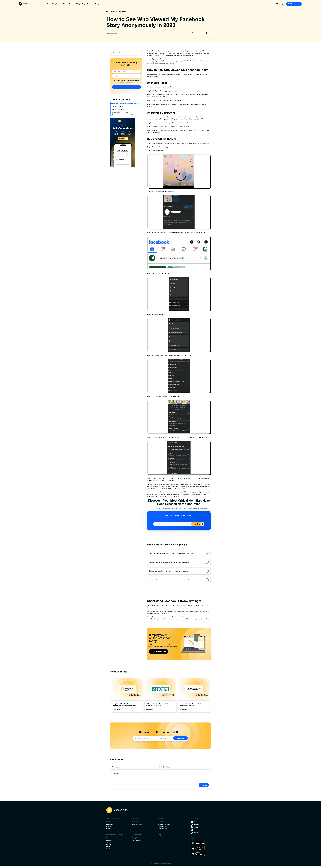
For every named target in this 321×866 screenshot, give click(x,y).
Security (108, 826)
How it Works (62, 4)
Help (277, 4)
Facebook (109, 838)
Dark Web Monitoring (93, 4)
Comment (204, 785)
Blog (83, 4)
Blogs (107, 11)
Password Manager (163, 828)
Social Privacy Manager (114, 835)
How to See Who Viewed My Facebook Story (126, 103)
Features (71, 4)
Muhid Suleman (112, 33)
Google (108, 848)
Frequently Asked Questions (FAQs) (123, 115)
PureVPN (160, 822)
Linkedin (196, 830)
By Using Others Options (120, 112)
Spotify (108, 846)
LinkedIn (108, 844)
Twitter (108, 842)
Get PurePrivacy (294, 4)
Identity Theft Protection (164, 824)
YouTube (108, 851)
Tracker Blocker (136, 822)
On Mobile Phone (117, 106)
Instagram (109, 840)
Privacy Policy (129, 82)
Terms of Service (136, 840)
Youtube (196, 832)
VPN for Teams (162, 826)
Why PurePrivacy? (52, 4)
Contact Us (161, 838)
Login (282, 4)
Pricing (78, 4)
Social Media (114, 11)
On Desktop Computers (119, 109)
